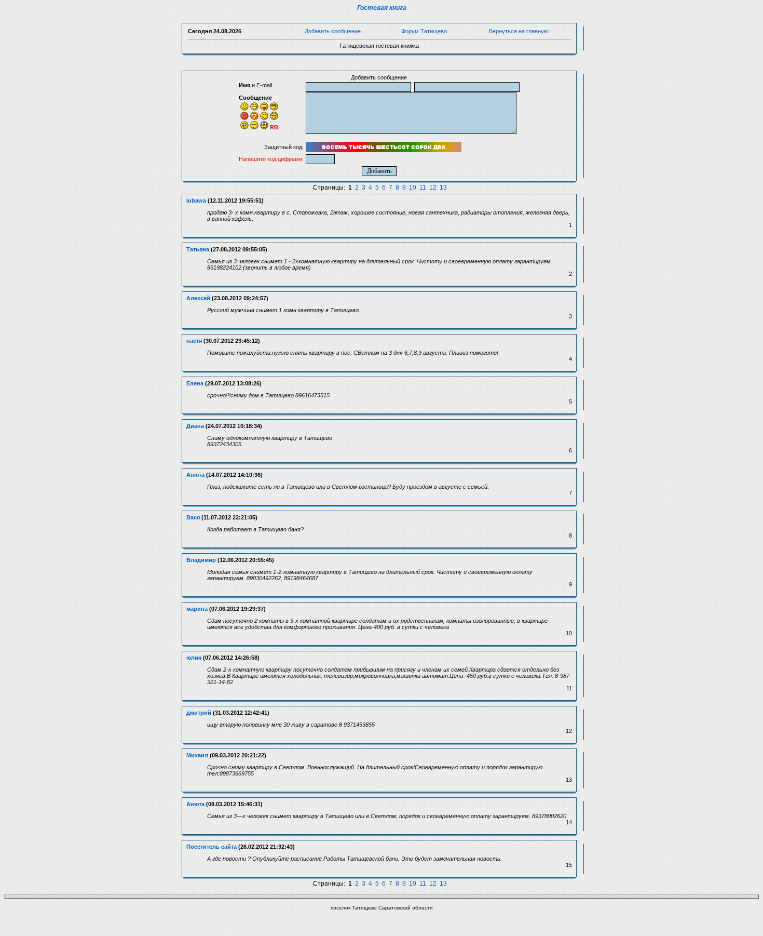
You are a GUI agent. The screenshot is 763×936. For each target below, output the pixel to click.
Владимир (201, 560)
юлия (193, 657)
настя (194, 341)
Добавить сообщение (333, 31)
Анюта (195, 475)
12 (433, 187)
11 (422, 187)
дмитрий (198, 713)
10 (412, 187)
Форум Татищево (424, 31)
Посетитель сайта (211, 847)
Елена (194, 383)
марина (197, 609)
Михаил (197, 755)
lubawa (196, 200)
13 (443, 187)
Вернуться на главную (518, 31)
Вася (193, 517)
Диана (195, 426)
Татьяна (197, 249)
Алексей (198, 298)
